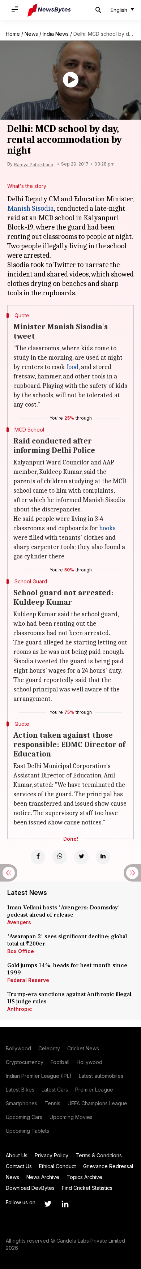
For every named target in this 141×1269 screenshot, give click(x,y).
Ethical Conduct (57, 1166)
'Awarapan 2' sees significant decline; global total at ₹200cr (67, 940)
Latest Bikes (20, 1089)
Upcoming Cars (24, 1117)
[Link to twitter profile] (47, 1204)
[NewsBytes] (49, 10)
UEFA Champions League (97, 1103)
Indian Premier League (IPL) (39, 1076)
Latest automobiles (101, 1076)
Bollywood (18, 1048)
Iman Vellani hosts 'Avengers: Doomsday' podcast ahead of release (63, 911)
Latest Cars (55, 1089)
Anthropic (19, 1009)
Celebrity (49, 1048)
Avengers (19, 922)
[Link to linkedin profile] (65, 1204)
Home (13, 34)
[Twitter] (81, 857)
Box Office (20, 951)
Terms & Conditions (99, 1155)
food (72, 367)
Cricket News (83, 1048)
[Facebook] (38, 857)
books (107, 528)
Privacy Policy (51, 1155)
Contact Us (19, 1166)
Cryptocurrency (24, 1062)
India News (56, 34)
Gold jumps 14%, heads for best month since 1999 (67, 969)
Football (60, 1062)
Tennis (52, 1103)
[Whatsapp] (59, 857)
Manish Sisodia (30, 208)
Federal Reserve (28, 980)
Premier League (94, 1089)
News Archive (42, 1177)
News (31, 34)
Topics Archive (84, 1177)
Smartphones (21, 1103)
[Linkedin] (103, 857)
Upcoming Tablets (27, 1131)
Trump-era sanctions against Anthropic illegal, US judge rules (70, 998)
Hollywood (89, 1062)
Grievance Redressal (108, 1166)
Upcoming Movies (71, 1117)
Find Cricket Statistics (87, 1188)
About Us (16, 1155)
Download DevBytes (30, 1188)
